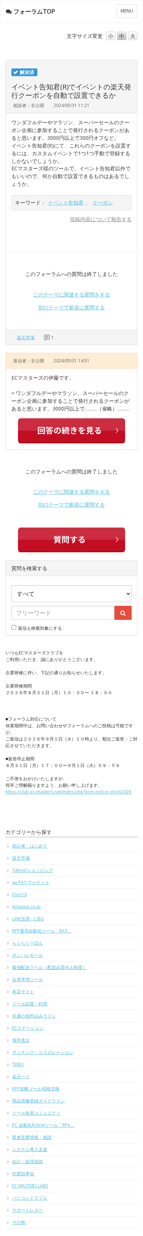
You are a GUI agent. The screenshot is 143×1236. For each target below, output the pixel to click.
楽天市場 (25, 337)
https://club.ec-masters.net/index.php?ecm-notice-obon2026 (68, 792)
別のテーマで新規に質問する (71, 307)
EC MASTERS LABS (30, 1186)
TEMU (18, 1064)
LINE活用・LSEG (28, 919)
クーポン (102, 202)
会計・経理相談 (27, 1161)
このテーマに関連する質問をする (71, 294)
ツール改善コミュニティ (36, 1113)
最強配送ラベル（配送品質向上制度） (49, 967)
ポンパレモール (27, 955)
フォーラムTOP (34, 11)
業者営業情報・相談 (32, 1137)
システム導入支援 (29, 1149)
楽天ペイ (21, 1076)
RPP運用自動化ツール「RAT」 (42, 931)
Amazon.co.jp (26, 906)
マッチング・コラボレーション (43, 1052)
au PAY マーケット (31, 882)
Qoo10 (19, 894)
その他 (18, 1222)
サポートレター (27, 1210)
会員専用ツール (27, 979)
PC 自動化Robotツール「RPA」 (43, 1125)
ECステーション (28, 1028)
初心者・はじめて (29, 846)
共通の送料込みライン (34, 1016)
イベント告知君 (66, 202)
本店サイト (23, 991)
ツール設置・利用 (29, 1004)
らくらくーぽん (27, 943)
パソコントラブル (29, 1198)
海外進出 (21, 1040)
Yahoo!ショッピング (32, 870)
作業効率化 (23, 1174)
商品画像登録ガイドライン (38, 1101)
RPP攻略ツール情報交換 (35, 1089)
